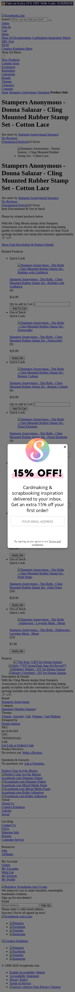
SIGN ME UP (37, 533)
